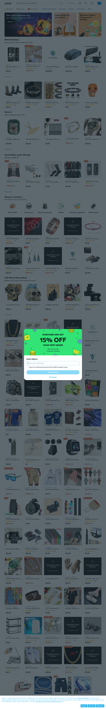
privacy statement (83, 698)
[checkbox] (27, 367)
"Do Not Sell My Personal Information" (48, 701)
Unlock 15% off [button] (53, 372)
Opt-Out (91, 706)
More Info (100, 706)
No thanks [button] (53, 377)
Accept (84, 706)
